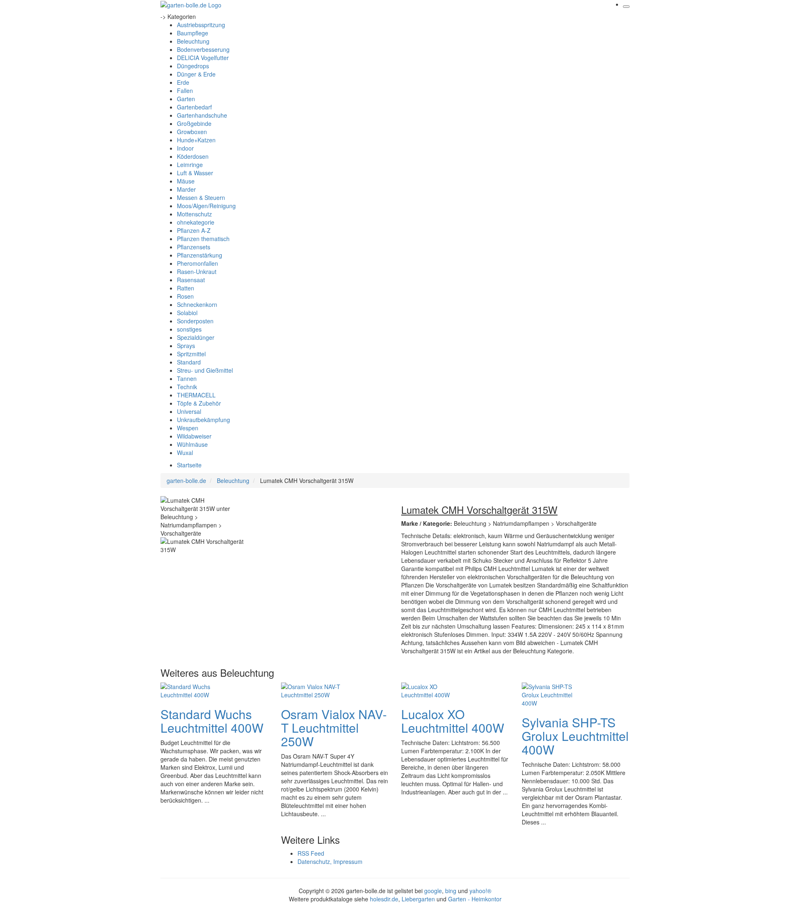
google (433, 891)
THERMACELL (196, 395)
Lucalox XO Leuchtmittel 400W (452, 720)
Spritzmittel (191, 354)
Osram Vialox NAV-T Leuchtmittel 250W (334, 727)
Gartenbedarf (194, 107)
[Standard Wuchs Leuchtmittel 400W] (193, 689)
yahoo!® (480, 891)
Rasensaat (191, 280)
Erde (183, 82)
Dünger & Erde (196, 74)
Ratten (185, 288)
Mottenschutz (194, 214)
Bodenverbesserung (203, 49)
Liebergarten (418, 899)
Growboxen (192, 132)
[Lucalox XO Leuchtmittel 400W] (434, 689)
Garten (186, 99)
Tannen (187, 378)
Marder (186, 189)
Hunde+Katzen (196, 140)
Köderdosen (193, 156)
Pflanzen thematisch (203, 238)
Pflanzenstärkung (199, 255)
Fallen (185, 90)
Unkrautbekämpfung (203, 420)
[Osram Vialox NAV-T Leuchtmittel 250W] (314, 689)
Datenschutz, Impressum (329, 861)
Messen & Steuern (201, 197)
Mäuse (186, 181)
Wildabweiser (194, 436)
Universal (189, 411)
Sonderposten (195, 321)
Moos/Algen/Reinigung (206, 206)
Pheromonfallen (197, 263)
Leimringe (190, 164)
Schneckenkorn (197, 304)
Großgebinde (194, 123)
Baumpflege (192, 33)
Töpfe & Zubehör (199, 403)
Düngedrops (193, 66)
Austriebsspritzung (201, 25)
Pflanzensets (193, 247)
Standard (189, 362)
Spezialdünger (195, 337)
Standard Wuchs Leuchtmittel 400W (211, 720)
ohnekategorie (195, 222)
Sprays (186, 345)
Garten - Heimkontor (475, 899)
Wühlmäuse (192, 444)
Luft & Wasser (195, 173)
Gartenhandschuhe (202, 115)
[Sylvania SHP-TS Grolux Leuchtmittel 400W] (555, 693)
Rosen (185, 296)
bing (450, 891)
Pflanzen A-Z (194, 230)
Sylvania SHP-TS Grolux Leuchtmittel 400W (575, 735)
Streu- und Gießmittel (205, 370)
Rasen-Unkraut (196, 271)
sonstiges (189, 329)
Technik (187, 387)
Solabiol (187, 313)
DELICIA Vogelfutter (203, 57)
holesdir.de (384, 899)
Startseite (189, 465)
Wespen (187, 428)
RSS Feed (310, 853)
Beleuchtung (193, 41)
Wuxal (185, 452)
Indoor (185, 148)
